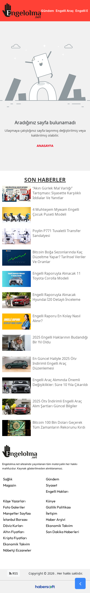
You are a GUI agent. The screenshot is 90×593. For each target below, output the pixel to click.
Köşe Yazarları (14, 501)
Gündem (52, 479)
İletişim (51, 513)
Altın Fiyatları (13, 532)
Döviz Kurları (13, 525)
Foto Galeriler (14, 507)
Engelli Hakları (57, 491)
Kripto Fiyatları (15, 538)
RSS (15, 573)
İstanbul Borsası (15, 519)
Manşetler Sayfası (17, 513)
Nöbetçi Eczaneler (17, 550)
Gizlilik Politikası (58, 507)
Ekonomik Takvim (16, 544)
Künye (50, 501)
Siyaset (51, 485)
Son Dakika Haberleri (62, 532)
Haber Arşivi (55, 519)
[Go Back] (80, 583)
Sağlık (7, 479)
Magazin (9, 485)
